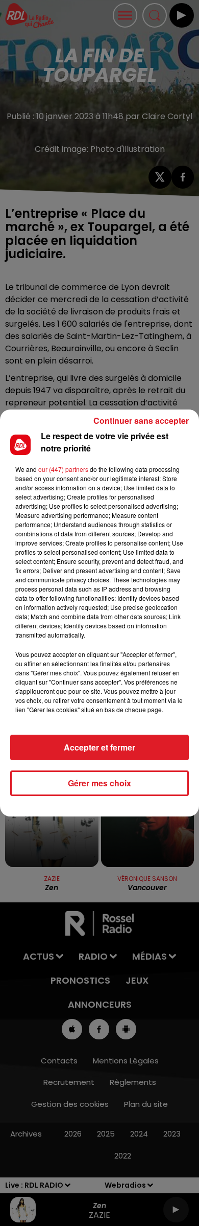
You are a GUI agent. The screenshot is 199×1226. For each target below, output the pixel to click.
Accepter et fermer (99, 747)
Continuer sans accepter (141, 420)
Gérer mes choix (99, 783)
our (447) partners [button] (63, 469)
